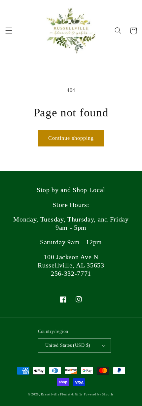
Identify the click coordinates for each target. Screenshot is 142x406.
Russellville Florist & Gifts (62, 394)
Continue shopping (71, 138)
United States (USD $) (67, 345)
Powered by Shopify (99, 394)
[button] (8, 30)
